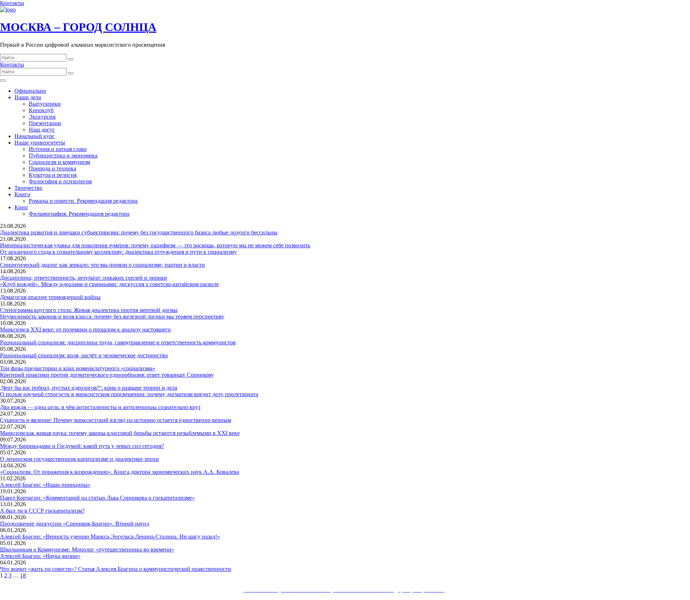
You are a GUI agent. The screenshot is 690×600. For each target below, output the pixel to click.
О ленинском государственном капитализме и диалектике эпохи (79, 459)
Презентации (45, 123)
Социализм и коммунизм (59, 162)
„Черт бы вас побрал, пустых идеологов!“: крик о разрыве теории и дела (88, 388)
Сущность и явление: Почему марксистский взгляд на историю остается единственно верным (115, 420)
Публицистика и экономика (63, 155)
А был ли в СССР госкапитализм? (42, 511)
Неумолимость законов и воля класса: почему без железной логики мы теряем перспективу (112, 316)
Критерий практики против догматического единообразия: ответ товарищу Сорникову (107, 375)
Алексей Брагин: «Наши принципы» (45, 485)
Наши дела (27, 97)
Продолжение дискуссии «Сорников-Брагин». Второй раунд (74, 524)
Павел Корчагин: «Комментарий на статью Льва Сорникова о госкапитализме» (97, 498)
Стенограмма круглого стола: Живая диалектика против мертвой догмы (89, 310)
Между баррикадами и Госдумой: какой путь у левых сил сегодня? (82, 446)
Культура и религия (53, 175)
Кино (21, 207)
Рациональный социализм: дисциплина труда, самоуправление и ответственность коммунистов (118, 342)
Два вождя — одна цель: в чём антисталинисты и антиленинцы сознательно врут (100, 407)
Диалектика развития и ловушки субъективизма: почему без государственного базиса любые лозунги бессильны (138, 232)
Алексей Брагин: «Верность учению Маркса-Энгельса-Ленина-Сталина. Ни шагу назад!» (110, 536)
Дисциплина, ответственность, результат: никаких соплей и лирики (83, 278)
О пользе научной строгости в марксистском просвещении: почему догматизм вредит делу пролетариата (129, 394)
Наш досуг (42, 130)
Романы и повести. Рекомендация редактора (83, 201)
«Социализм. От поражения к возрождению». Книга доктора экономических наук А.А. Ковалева (119, 472)
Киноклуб (41, 110)
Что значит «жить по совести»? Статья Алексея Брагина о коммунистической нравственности (115, 569)
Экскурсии (42, 117)
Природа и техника (52, 168)
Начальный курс (34, 136)
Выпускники (45, 104)
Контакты (12, 3)
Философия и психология (60, 181)
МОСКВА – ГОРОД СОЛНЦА (78, 26)
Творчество (28, 188)
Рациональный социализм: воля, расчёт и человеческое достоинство (84, 355)
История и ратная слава (58, 149)
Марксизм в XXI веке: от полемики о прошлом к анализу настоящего (85, 329)
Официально (30, 91)
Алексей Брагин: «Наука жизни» (40, 556)
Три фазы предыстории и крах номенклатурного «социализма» (77, 368)
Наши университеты (39, 142)
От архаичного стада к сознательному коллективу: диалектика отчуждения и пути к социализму (118, 252)
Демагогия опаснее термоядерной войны (50, 297)
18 (23, 575)
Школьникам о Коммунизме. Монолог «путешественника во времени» (87, 549)
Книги (22, 194)
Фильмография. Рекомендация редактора (79, 214)
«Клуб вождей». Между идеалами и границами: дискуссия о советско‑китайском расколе (109, 284)
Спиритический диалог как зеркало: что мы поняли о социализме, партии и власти (102, 265)
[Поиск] (71, 59)
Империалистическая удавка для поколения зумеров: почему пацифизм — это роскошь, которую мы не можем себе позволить (155, 245)
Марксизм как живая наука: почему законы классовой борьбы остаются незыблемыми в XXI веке (120, 433)
